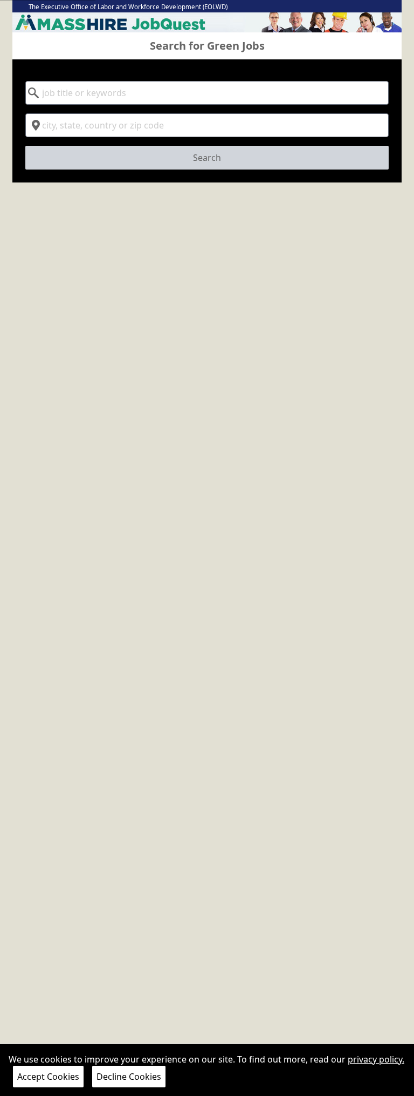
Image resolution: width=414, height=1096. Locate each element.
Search (207, 158)
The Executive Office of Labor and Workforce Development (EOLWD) (128, 7)
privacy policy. (376, 1059)
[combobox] (207, 93)
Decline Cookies (128, 1077)
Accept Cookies (48, 1077)
